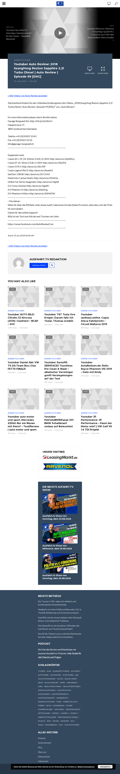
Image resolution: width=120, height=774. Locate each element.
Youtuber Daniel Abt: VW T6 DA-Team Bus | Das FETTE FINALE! (23, 365)
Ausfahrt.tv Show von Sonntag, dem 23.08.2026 (56, 517)
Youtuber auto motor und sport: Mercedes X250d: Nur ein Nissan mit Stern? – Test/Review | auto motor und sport (23, 423)
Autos (60, 679)
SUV (72, 721)
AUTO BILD (75, 671)
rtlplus (41, 721)
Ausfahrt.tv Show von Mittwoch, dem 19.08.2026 (57, 547)
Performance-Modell (68, 717)
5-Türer (41, 671)
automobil (56, 675)
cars (40, 686)
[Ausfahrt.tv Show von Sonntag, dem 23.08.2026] (60, 504)
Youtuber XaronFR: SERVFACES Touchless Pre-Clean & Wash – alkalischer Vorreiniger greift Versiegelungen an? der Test (58, 370)
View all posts (38, 265)
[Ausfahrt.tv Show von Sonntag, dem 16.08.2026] (60, 563)
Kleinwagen (58, 705)
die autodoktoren (71, 686)
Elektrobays (44, 694)
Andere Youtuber (22, 60)
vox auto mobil (72, 725)
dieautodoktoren (52, 686)
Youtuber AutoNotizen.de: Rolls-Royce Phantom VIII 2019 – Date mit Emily (96, 367)
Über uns (42, 752)
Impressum (43, 761)
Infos (48, 705)
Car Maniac (72, 682)
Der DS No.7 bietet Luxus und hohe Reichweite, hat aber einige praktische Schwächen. (60, 635)
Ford (58, 702)
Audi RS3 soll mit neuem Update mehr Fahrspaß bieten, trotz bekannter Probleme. (59, 619)
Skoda (56, 721)
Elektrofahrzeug (60, 694)
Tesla (40, 725)
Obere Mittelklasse (47, 717)
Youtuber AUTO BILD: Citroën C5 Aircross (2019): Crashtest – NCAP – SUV (23, 319)
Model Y (74, 713)
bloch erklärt (51, 682)
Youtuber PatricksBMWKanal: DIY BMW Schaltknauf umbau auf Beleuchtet (59, 421)
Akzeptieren (105, 766)
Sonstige (65, 721)
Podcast (42, 738)
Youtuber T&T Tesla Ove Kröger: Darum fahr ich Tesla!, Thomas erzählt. (59, 317)
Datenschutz (44, 756)
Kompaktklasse (45, 709)
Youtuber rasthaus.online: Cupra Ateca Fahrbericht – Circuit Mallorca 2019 (95, 319)
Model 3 (55, 713)
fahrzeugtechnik (46, 702)
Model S (65, 713)
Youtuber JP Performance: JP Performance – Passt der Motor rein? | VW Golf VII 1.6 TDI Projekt (96, 423)
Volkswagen (51, 725)
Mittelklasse (44, 713)
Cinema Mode (103, 73)
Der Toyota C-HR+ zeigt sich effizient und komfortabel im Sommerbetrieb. (57, 603)
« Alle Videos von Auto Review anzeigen (27, 95)
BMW (62, 682)
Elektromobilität (46, 698)
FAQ (40, 747)
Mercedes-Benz (73, 709)
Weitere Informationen (86, 767)
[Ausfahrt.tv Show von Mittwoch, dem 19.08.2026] (60, 533)
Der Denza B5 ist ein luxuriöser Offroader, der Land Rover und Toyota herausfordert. (58, 627)
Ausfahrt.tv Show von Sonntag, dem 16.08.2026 (56, 577)
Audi (49, 671)
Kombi (69, 705)
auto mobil (43, 675)
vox (61, 725)
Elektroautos (64, 690)
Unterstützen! (44, 742)
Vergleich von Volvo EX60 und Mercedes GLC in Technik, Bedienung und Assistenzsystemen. (59, 611)
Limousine (59, 709)
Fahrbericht (62, 698)
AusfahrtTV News (61, 671)
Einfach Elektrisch (47, 690)
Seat (49, 721)
